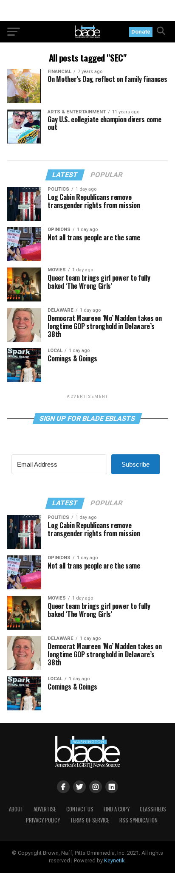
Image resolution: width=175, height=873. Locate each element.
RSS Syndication (138, 820)
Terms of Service (89, 820)
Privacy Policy (43, 820)
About (16, 809)
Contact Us (79, 809)
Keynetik (114, 860)
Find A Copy (117, 809)
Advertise (45, 809)
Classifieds (153, 809)
